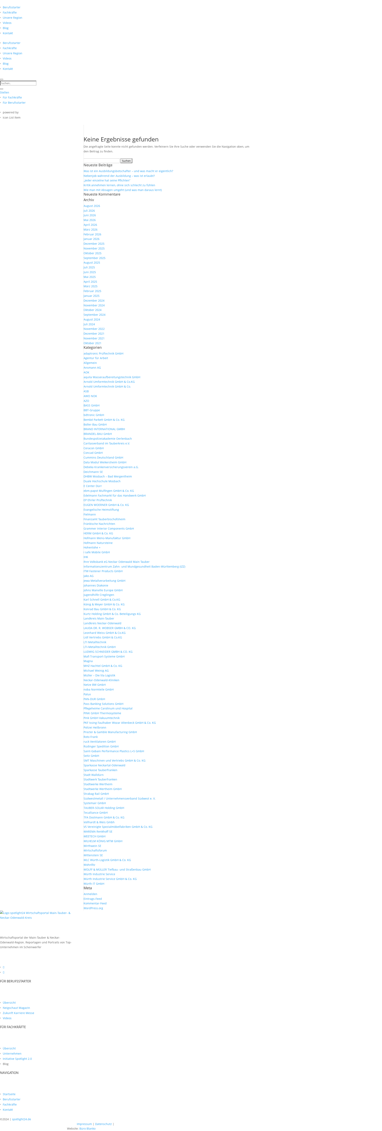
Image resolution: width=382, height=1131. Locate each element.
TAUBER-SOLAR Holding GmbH (104, 808)
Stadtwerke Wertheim (98, 784)
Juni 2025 (90, 272)
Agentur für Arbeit (96, 358)
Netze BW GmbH (95, 685)
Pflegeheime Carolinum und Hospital (108, 708)
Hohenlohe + (92, 547)
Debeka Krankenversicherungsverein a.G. (111, 467)
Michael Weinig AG (96, 670)
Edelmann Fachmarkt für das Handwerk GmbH (115, 495)
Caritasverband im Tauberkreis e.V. (107, 443)
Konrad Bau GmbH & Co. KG (102, 609)
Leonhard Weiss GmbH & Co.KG (105, 633)
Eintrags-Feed (93, 899)
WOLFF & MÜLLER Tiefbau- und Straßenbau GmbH (117, 869)
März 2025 (90, 286)
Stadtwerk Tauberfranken (100, 779)
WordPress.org (93, 908)
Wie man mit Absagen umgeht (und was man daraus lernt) (123, 190)
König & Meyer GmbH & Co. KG (104, 604)
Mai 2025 (90, 277)
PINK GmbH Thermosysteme (102, 713)
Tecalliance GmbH (96, 812)
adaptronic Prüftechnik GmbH (103, 353)
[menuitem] (11, 7)
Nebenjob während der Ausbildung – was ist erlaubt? (119, 176)
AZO (86, 401)
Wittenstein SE (93, 855)
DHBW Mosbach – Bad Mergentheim (108, 476)
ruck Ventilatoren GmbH (100, 741)
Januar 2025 (91, 296)
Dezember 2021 (94, 333)
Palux (87, 694)
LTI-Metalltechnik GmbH (100, 647)
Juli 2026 (89, 210)
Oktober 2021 (92, 343)
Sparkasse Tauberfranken (100, 770)
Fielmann (90, 514)
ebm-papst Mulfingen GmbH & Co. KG (109, 491)
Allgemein (90, 363)
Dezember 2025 (94, 243)
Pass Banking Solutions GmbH (103, 704)
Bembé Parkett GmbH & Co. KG (104, 420)
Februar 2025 (92, 291)
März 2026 (90, 229)
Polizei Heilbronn (95, 727)
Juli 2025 (89, 267)
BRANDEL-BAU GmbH (98, 434)
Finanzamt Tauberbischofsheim (104, 519)
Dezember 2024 (94, 300)
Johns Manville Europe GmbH (103, 590)
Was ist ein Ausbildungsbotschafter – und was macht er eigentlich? (128, 171)
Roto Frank (91, 737)
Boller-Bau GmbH (95, 424)
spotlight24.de (21, 1119)
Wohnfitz (89, 865)
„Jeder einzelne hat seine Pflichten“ (107, 180)
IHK (86, 557)
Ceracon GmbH (94, 448)
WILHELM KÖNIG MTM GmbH (103, 841)
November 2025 (94, 248)
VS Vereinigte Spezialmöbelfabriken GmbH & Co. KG (118, 827)
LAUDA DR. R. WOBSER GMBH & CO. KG (110, 628)
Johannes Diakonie (96, 585)
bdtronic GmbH (94, 415)
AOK (86, 372)
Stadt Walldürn (94, 775)
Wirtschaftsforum (95, 850)
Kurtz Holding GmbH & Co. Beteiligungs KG (112, 614)
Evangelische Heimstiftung (101, 509)
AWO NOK (90, 396)
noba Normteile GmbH (99, 689)
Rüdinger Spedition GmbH (101, 746)
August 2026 (92, 206)
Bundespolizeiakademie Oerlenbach (108, 438)
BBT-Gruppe (92, 410)
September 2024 (94, 315)
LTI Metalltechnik (95, 642)
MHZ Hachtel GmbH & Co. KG (103, 666)
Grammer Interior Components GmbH (109, 528)
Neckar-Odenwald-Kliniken (101, 680)
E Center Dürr (93, 486)
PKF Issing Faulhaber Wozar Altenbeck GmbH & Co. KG (120, 723)
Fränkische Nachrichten (99, 524)
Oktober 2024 (92, 310)
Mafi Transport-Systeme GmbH (104, 656)
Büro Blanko (87, 1128)
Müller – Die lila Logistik (99, 675)
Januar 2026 (91, 239)
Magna (88, 661)
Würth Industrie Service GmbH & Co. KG (110, 879)
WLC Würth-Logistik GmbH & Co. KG (107, 860)
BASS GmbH (91, 405)
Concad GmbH (93, 453)
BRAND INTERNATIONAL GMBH (104, 429)
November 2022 (94, 329)
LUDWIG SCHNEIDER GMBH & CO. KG (108, 652)
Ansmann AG (92, 367)
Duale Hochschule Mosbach (102, 481)
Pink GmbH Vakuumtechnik (102, 718)
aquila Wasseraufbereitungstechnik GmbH (112, 377)
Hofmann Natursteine (98, 543)
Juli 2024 (89, 324)
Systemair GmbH (95, 803)
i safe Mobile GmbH (97, 552)
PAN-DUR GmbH (94, 699)
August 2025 (92, 262)
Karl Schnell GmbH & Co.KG (102, 599)
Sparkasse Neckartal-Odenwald (104, 765)
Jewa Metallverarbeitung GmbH (104, 581)
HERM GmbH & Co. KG (98, 533)
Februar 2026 (92, 234)
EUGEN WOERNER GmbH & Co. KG (106, 505)
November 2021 (94, 338)
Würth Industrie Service (99, 874)
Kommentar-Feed (95, 903)
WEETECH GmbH (94, 836)
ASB (86, 391)
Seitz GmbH (91, 756)
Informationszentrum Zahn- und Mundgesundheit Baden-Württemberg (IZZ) (134, 566)
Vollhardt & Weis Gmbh (99, 822)
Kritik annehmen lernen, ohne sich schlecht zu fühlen (119, 185)
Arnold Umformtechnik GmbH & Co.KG (109, 382)
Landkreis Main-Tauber (99, 618)
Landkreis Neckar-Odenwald (102, 623)
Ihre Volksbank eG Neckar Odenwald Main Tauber (117, 562)
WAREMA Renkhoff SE (98, 831)
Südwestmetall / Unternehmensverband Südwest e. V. (120, 798)
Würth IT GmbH (94, 884)
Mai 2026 (90, 220)
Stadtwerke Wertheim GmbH (103, 789)
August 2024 (92, 319)
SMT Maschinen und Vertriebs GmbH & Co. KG (114, 760)
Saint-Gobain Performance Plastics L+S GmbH (114, 751)
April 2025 (90, 281)
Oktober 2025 (92, 253)
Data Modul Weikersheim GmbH (105, 462)
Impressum (84, 1124)
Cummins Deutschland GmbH (103, 457)
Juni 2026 (90, 215)
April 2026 (90, 225)
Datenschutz (103, 1124)
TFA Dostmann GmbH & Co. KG (104, 817)
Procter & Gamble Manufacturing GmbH (110, 732)
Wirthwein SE (92, 846)
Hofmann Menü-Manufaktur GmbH (107, 538)
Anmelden (90, 894)
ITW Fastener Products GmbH (103, 571)
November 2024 (94, 305)
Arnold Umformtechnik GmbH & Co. (107, 386)
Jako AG (89, 576)
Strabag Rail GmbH (96, 794)
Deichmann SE (93, 472)
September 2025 (94, 258)
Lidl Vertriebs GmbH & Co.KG (103, 637)
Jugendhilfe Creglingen (99, 595)
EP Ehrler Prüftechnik (98, 500)
